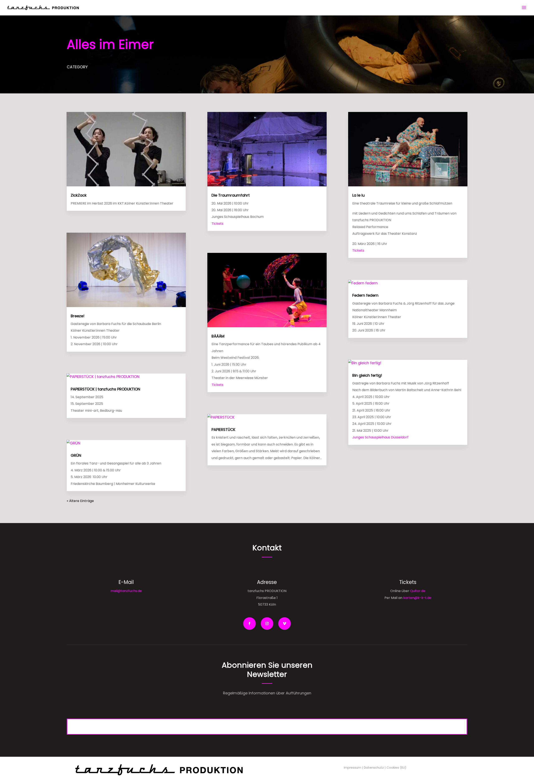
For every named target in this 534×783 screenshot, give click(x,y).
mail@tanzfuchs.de (126, 591)
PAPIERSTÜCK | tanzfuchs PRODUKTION (105, 389)
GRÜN (76, 455)
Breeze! (77, 316)
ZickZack (79, 195)
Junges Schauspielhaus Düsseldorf (380, 437)
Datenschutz (374, 767)
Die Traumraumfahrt (231, 195)
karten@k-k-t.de (417, 597)
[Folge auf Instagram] (267, 623)
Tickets (217, 223)
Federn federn (365, 295)
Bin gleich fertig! (367, 375)
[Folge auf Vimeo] (284, 623)
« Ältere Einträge (80, 500)
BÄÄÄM (218, 336)
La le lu (358, 195)
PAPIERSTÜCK (223, 429)
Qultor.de (417, 591)
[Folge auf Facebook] (249, 623)
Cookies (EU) (396, 767)
